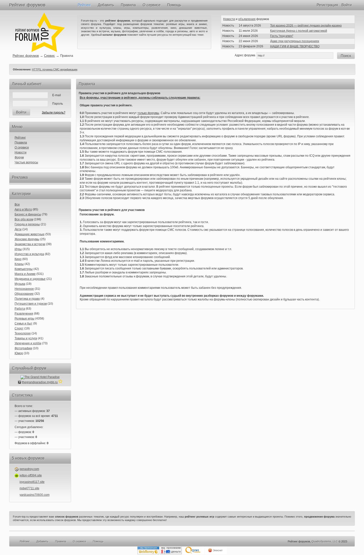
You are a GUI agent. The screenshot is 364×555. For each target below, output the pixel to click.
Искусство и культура (29, 254)
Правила (128, 5)
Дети (18, 229)
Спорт (19, 328)
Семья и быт (23, 323)
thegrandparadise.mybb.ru (40, 382)
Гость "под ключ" (281, 36)
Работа (20, 308)
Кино (18, 259)
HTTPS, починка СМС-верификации (54, 69)
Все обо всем (24, 219)
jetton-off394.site (31, 475)
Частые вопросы (26, 162)
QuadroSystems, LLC (325, 541)
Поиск (346, 56)
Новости (229, 19)
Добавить (106, 5)
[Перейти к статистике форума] (60, 382)
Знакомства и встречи (30, 244)
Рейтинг (84, 5)
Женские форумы (27, 239)
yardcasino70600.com (35, 495)
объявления (247, 19)
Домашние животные (30, 234)
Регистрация (327, 5)
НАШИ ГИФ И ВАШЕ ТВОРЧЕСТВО (294, 46)
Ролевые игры (24, 318)
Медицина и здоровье (30, 279)
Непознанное (24, 289)
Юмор (19, 353)
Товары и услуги (26, 338)
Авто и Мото (23, 209)
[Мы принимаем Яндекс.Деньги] (171, 553)
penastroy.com (29, 469)
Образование (24, 293)
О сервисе (151, 5)
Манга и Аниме (25, 274)
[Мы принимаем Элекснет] (216, 553)
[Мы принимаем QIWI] (193, 553)
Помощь (174, 5)
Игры (18, 249)
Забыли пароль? (53, 112)
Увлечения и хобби (28, 343)
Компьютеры (24, 269)
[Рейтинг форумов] (40, 51)
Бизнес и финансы (28, 214)
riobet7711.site (29, 488)
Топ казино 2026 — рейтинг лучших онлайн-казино (306, 25)
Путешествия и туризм (31, 303)
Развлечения (24, 313)
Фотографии (23, 348)
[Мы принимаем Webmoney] (148, 553)
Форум (19, 157)
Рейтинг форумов (27, 4)
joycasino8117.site (32, 482)
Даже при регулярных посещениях (294, 41)
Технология (23, 333)
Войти (346, 5)
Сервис (49, 56)
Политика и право (27, 298)
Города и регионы (27, 224)
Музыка (20, 284)
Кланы (19, 264)
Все (17, 204)
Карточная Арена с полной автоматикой (298, 30)
